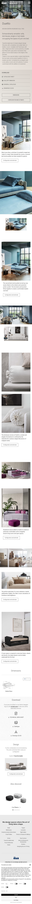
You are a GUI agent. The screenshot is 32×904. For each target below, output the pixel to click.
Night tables (23, 832)
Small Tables (9, 834)
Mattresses (9, 830)
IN (29, 679)
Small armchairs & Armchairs (9, 832)
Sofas (8, 838)
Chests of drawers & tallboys (23, 834)
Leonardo (23, 830)
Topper (23, 827)
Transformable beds (9, 840)
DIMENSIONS (16, 95)
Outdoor (23, 844)
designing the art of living (23, 846)
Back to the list (6, 6)
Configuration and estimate (10, 160)
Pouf (15, 807)
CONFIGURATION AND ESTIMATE (16, 100)
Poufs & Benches (9, 842)
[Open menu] (29, 2)
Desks (8, 844)
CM (25, 679)
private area (14, 706)
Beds (24, 6)
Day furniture (23, 838)
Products (19, 6)
